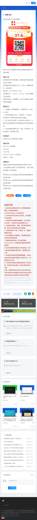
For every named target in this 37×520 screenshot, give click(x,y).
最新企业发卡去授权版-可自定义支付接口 (14, 451)
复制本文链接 (17, 294)
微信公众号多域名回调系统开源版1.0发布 (14, 460)
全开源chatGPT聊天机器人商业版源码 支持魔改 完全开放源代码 (27, 420)
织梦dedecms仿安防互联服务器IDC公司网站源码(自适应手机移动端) (9, 304)
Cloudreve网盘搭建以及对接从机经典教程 (14, 466)
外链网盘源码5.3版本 (9, 463)
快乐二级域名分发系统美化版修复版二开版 (14, 454)
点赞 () (28, 195)
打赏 (19, 195)
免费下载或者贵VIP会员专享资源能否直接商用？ (18, 321)
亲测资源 (5, 400)
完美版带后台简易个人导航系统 (9, 397)
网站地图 (5, 516)
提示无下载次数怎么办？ (12, 361)
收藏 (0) (11, 195)
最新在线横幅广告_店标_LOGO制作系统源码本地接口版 (14, 457)
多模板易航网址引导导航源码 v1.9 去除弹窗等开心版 (9, 419)
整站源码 (16, 280)
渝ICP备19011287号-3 (14, 516)
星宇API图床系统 (24, 396)
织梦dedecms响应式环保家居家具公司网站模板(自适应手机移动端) (27, 304)
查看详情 (8, 333)
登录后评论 (12, 488)
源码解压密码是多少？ (11, 341)
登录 (33, 2)
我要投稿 (4, 8)
